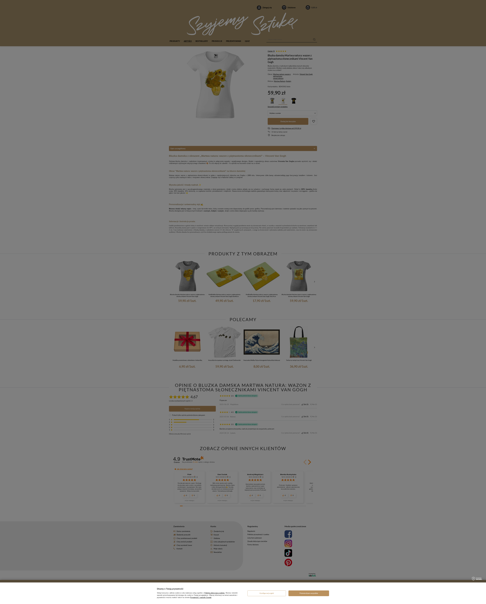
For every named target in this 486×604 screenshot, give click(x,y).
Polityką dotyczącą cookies (214, 593)
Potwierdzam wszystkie (309, 593)
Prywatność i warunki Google (200, 597)
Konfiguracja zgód (267, 593)
